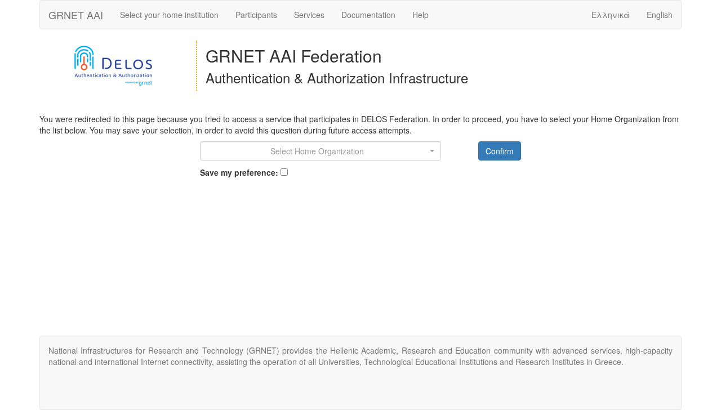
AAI (75, 14)
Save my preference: (239, 172)
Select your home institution (169, 14)
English (660, 14)
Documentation (368, 14)
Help (420, 14)
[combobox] (320, 151)
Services (309, 14)
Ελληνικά (610, 14)
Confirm (500, 151)
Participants (256, 14)
